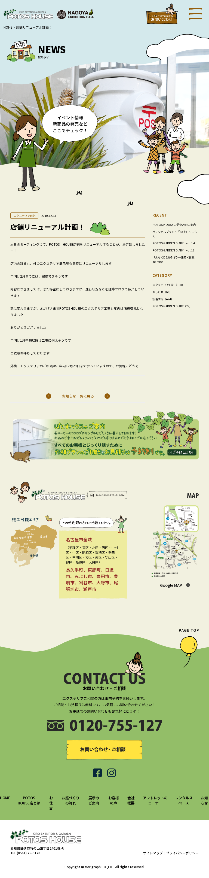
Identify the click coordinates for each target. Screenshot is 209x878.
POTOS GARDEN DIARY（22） (172, 306)
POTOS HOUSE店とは (29, 800)
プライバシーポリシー (182, 852)
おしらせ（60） (162, 292)
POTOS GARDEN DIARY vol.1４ (173, 243)
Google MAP (171, 585)
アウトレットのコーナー (155, 800)
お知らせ (204, 800)
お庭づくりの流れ (70, 800)
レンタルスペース (184, 800)
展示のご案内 (93, 800)
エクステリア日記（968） (168, 285)
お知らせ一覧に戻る (78, 396)
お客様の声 (113, 800)
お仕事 (51, 803)
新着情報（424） (163, 299)
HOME (5, 797)
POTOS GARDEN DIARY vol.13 (173, 250)
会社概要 (130, 800)
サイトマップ (153, 852)
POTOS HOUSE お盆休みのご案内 (174, 225)
